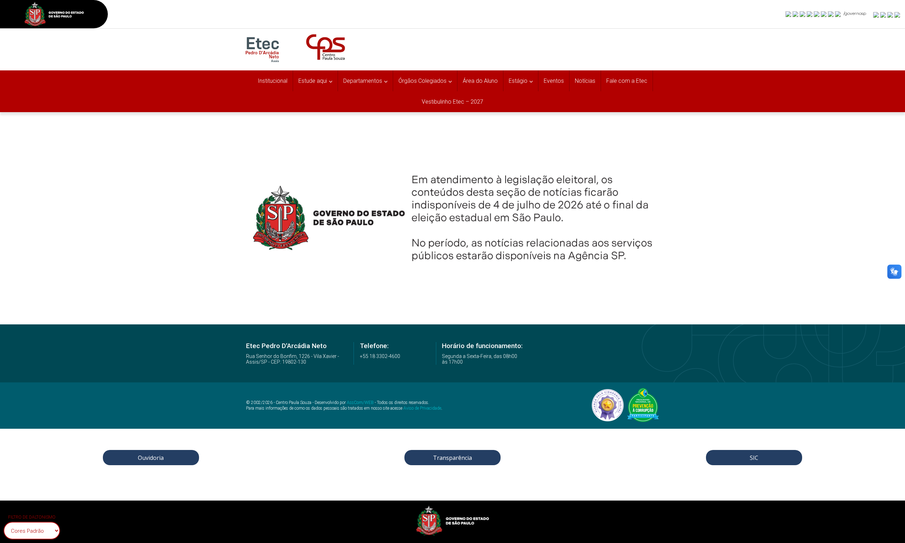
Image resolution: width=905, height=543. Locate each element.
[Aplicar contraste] (890, 14)
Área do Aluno (480, 80)
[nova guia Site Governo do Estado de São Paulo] (54, 15)
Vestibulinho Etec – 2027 (452, 101)
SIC (754, 458)
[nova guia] (897, 14)
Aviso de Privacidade (422, 408)
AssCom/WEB (360, 402)
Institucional (272, 80)
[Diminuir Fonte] (883, 14)
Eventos (554, 80)
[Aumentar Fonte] (876, 14)
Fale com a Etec (626, 80)
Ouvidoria (151, 458)
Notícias (585, 80)
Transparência (452, 458)
